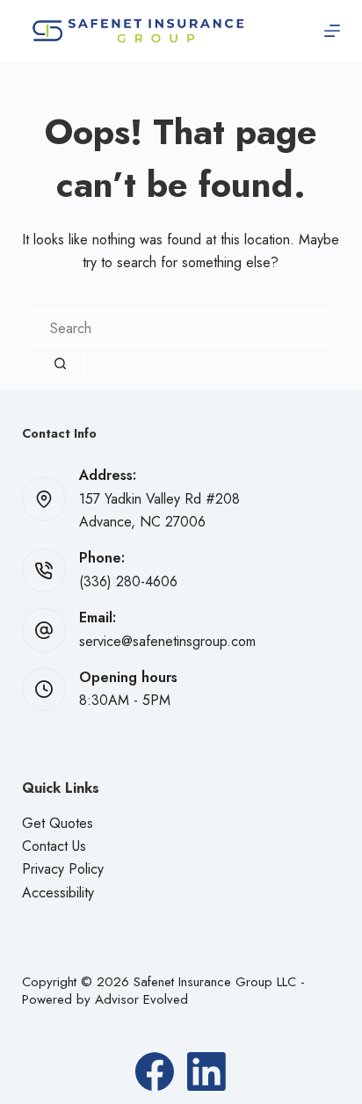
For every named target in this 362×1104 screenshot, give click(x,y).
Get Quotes (57, 823)
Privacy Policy (63, 869)
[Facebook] (154, 1071)
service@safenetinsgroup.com (167, 641)
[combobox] (181, 328)
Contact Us (54, 846)
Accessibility (58, 892)
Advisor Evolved (141, 999)
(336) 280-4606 (128, 581)
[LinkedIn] (206, 1071)
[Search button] (60, 363)
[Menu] (332, 31)
